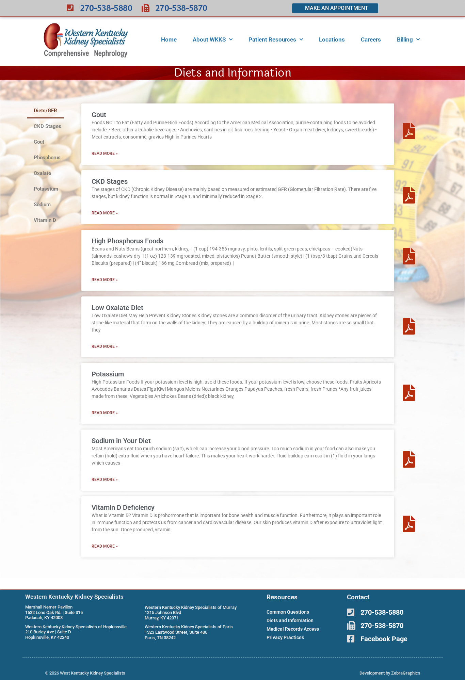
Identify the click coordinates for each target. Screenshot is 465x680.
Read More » (105, 153)
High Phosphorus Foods (127, 241)
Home (169, 39)
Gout (39, 142)
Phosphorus (47, 158)
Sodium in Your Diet (121, 441)
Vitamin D (45, 220)
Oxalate (42, 173)
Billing (405, 39)
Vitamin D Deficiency (123, 507)
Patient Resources (272, 39)
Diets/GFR (45, 111)
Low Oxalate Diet (117, 308)
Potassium (46, 189)
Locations (332, 39)
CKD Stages (47, 126)
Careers (371, 39)
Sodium (42, 204)
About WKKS (209, 39)
